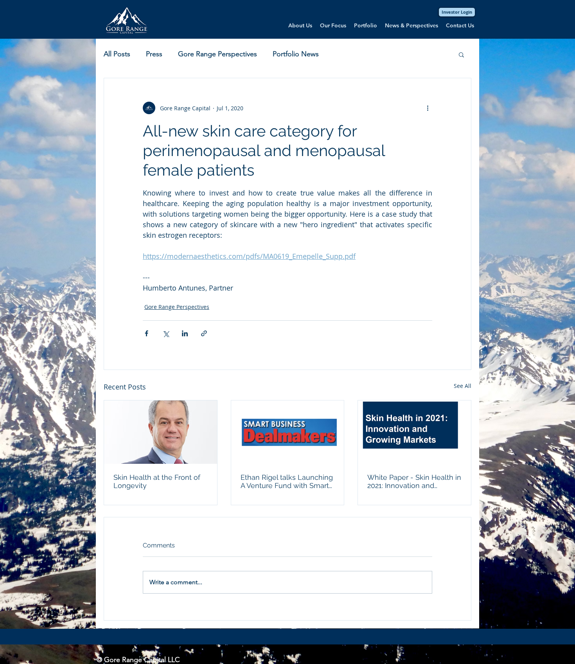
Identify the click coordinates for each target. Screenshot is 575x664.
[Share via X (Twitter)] (165, 333)
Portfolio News (296, 54)
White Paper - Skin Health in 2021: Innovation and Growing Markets (414, 481)
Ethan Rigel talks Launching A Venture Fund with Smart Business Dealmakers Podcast (287, 481)
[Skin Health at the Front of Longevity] (160, 432)
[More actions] (427, 108)
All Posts (117, 54)
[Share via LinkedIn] (185, 333)
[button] (461, 54)
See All (462, 385)
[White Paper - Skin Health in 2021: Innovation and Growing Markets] (414, 432)
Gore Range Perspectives (217, 54)
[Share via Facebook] (146, 333)
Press (154, 54)
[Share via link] (204, 333)
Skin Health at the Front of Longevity (156, 481)
